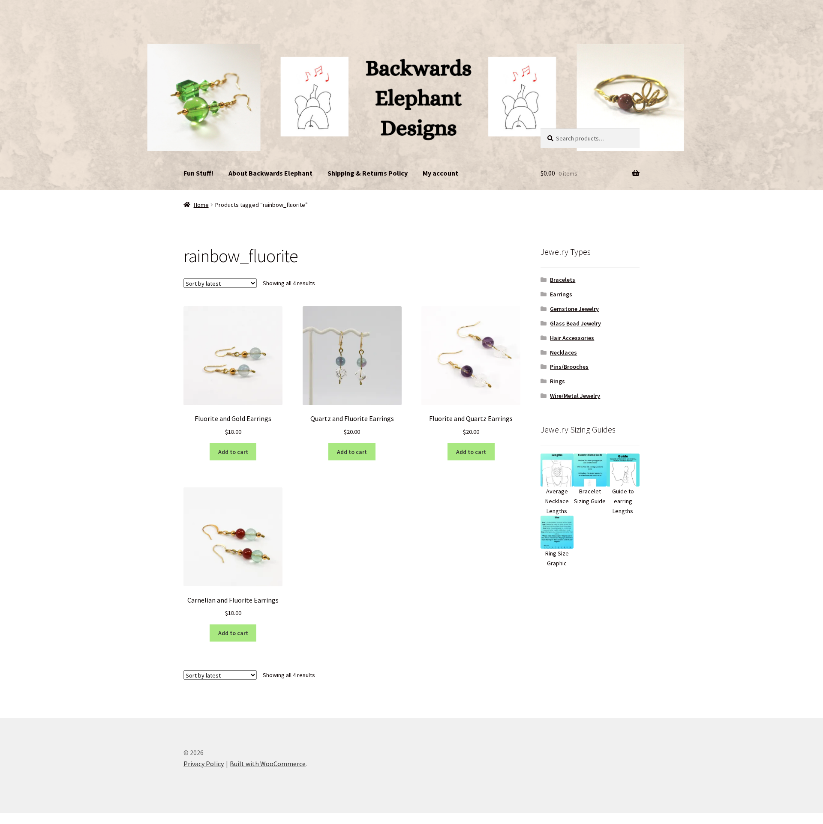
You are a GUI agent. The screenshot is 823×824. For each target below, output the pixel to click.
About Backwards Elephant (270, 173)
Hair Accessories (572, 338)
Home (201, 205)
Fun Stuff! (198, 173)
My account (440, 173)
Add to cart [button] (233, 452)
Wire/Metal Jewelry (575, 396)
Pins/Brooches (569, 366)
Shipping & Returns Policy (367, 173)
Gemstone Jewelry (574, 309)
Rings (557, 381)
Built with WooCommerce (268, 763)
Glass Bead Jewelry (575, 323)
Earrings (561, 294)
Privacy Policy (203, 763)
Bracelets (562, 280)
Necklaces (563, 352)
